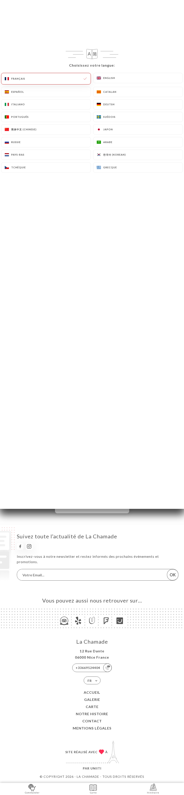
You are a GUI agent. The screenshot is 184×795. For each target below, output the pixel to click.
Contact (92, 721)
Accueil (92, 692)
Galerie (92, 699)
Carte (92, 706)
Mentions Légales (92, 728)
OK (173, 574)
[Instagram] (29, 546)
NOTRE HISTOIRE (92, 714)
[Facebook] (20, 546)
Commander (32, 792)
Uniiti (95, 768)
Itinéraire (153, 792)
